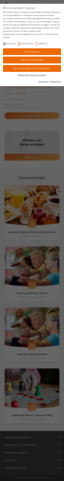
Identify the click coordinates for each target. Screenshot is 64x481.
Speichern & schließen (32, 60)
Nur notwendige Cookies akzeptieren (32, 68)
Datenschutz (55, 81)
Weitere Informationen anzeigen (32, 75)
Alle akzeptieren (32, 51)
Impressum (43, 81)
